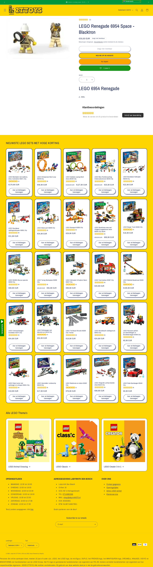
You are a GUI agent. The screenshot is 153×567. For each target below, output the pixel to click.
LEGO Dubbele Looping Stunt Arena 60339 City (75, 178)
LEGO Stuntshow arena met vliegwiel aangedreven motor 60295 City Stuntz (103, 230)
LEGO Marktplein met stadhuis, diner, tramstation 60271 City (18, 178)
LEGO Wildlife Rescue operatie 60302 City (18, 281)
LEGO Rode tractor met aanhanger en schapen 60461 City (19, 384)
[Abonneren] (95, 524)
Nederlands (129, 1)
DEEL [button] (83, 97)
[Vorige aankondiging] (4, 2)
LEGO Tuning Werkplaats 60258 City (47, 281)
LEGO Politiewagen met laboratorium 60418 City (44, 331)
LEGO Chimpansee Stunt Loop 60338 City (46, 178)
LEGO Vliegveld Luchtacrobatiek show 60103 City (105, 384)
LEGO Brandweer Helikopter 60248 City (132, 178)
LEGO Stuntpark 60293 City (74, 227)
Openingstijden (112, 487)
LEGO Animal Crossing (18, 466)
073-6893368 (68, 494)
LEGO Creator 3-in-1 (112, 466)
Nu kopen (104, 61)
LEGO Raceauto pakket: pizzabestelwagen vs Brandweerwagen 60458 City (132, 333)
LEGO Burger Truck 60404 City (133, 227)
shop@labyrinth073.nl (72, 497)
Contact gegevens (114, 484)
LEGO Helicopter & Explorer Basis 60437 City (76, 281)
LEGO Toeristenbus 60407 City (104, 280)
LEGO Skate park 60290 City (46, 228)
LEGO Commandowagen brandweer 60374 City (16, 332)
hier (32, 509)
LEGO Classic (62, 466)
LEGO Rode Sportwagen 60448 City (132, 384)
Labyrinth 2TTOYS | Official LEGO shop (21, 553)
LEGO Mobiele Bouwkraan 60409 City (133, 281)
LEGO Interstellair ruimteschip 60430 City (46, 384)
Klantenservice (112, 494)
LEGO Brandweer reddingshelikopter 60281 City (18, 229)
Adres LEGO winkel (114, 491)
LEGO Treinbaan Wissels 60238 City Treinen (76, 332)
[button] (5, 10)
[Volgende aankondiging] (148, 2)
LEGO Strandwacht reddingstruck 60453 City (105, 332)
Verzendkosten (98, 42)
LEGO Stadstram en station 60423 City (76, 384)
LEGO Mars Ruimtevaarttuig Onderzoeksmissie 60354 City (104, 178)
